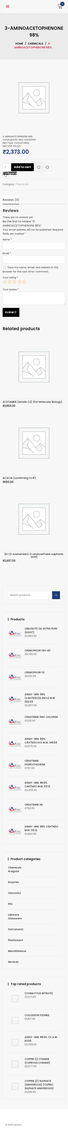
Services (13, 962)
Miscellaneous (17, 951)
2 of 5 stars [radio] (9, 282)
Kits (10, 904)
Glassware (15, 918)
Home (19, 43)
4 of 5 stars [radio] (19, 282)
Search (57, 596)
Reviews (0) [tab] (11, 200)
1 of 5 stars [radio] (5, 282)
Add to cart (22, 167)
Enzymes (13, 882)
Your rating (10, 277)
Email (7, 253)
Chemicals (35, 43)
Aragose (13, 871)
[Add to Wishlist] (39, 168)
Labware (13, 914)
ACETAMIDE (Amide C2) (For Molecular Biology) (32, 401)
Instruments (15, 929)
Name (7, 239)
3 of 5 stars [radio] (14, 282)
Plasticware (15, 940)
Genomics (14, 893)
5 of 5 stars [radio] (24, 282)
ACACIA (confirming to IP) (19, 478)
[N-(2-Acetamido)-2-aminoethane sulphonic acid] (34, 555)
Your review (11, 289)
